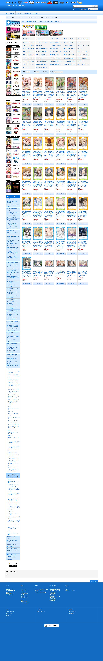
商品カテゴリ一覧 (41, 611)
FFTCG (22, 600)
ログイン (75, 9)
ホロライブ (52, 597)
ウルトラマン (24, 592)
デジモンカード (24, 597)
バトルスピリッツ (25, 596)
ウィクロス (8, 592)
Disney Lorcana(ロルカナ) (41, 592)
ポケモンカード (9, 589)
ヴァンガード (53, 593)
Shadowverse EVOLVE (55, 589)
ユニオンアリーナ (25, 590)
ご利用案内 (71, 609)
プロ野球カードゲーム (55, 596)
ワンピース (23, 589)
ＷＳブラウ (52, 592)
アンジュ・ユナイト (25, 603)
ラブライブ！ (53, 600)
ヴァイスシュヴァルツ (55, 590)
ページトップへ (94, 581)
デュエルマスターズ (10, 590)
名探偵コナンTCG (10, 593)
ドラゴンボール (24, 593)
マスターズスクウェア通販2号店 (15, 5)
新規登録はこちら (83, 9)
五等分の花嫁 (53, 599)
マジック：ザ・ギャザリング (41, 589)
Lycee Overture (9, 594)
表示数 (24, 71)
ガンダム (23, 594)
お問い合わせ (71, 613)
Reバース (52, 594)
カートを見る (9, 613)
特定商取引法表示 (72, 611)
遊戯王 (66, 589)
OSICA (22, 599)
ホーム (8, 609)
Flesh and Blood (39, 590)
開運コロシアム (24, 601)
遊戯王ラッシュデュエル (70, 590)
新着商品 (39, 609)
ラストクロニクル (13, 96)
